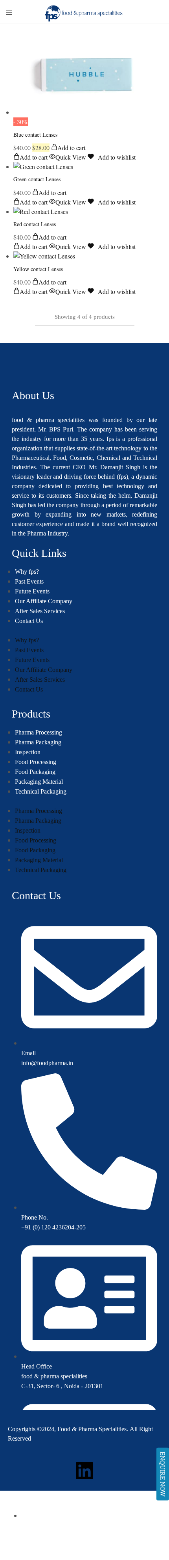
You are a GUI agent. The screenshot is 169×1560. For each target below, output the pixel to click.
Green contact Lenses (37, 179)
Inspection (27, 752)
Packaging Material (39, 781)
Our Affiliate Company (43, 601)
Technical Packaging (40, 791)
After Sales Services (40, 611)
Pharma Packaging (38, 742)
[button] (68, 147)
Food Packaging (35, 771)
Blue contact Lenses (35, 134)
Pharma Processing (38, 732)
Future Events (32, 591)
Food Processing (35, 762)
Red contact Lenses (34, 224)
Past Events (29, 581)
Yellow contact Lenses (38, 269)
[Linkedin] (84, 1470)
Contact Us (29, 620)
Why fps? (27, 571)
